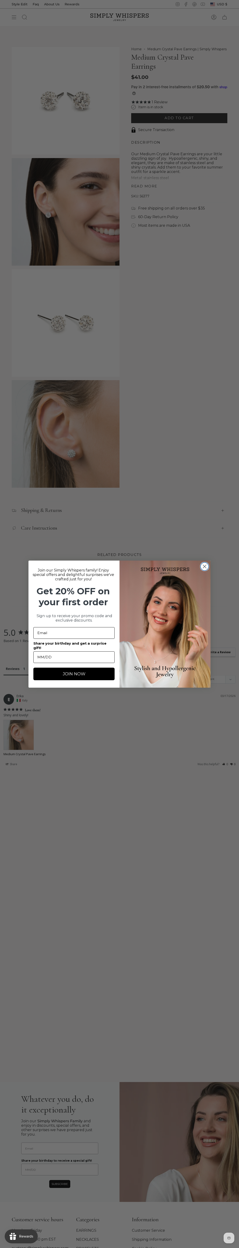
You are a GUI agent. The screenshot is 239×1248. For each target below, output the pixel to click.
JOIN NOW (74, 673)
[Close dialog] (204, 566)
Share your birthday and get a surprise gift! (69, 645)
